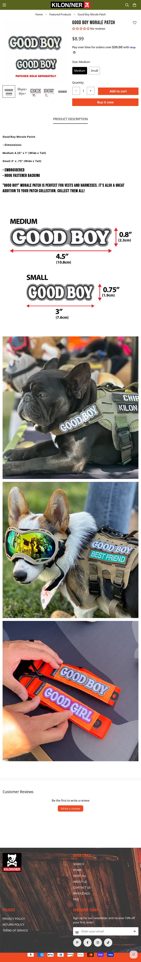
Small (94, 71)
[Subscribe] (134, 931)
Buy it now (105, 102)
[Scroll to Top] (64, 943)
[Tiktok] (108, 942)
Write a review (70, 809)
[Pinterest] (77, 942)
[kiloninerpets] (70, 5)
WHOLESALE (81, 893)
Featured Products (60, 14)
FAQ (76, 899)
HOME (77, 870)
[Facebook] (87, 942)
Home (39, 14)
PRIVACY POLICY (14, 919)
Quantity (78, 82)
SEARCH (78, 864)
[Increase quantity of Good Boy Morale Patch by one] (90, 91)
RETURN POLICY (13, 924)
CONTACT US (82, 887)
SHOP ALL (79, 876)
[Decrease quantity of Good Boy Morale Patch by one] (76, 91)
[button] (134, 5)
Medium (79, 71)
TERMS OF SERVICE (15, 930)
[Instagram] (98, 942)
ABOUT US (80, 882)
